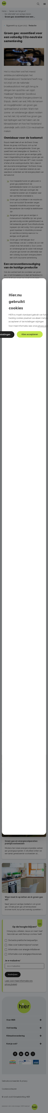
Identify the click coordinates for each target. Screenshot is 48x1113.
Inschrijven (12, 974)
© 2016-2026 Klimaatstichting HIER (16, 1097)
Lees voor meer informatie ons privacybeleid (19, 982)
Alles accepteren (29, 334)
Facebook (15, 1054)
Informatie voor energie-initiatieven (24, 949)
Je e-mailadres (12, 960)
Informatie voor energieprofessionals (25, 954)
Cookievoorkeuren (9, 1089)
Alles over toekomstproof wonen (23, 945)
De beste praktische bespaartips (23, 940)
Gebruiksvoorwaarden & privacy (14, 1081)
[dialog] (24, 556)
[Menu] (44, 4)
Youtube (27, 1054)
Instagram (33, 1054)
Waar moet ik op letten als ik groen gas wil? (24, 898)
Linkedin (21, 1054)
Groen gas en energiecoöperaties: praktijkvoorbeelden (21, 842)
